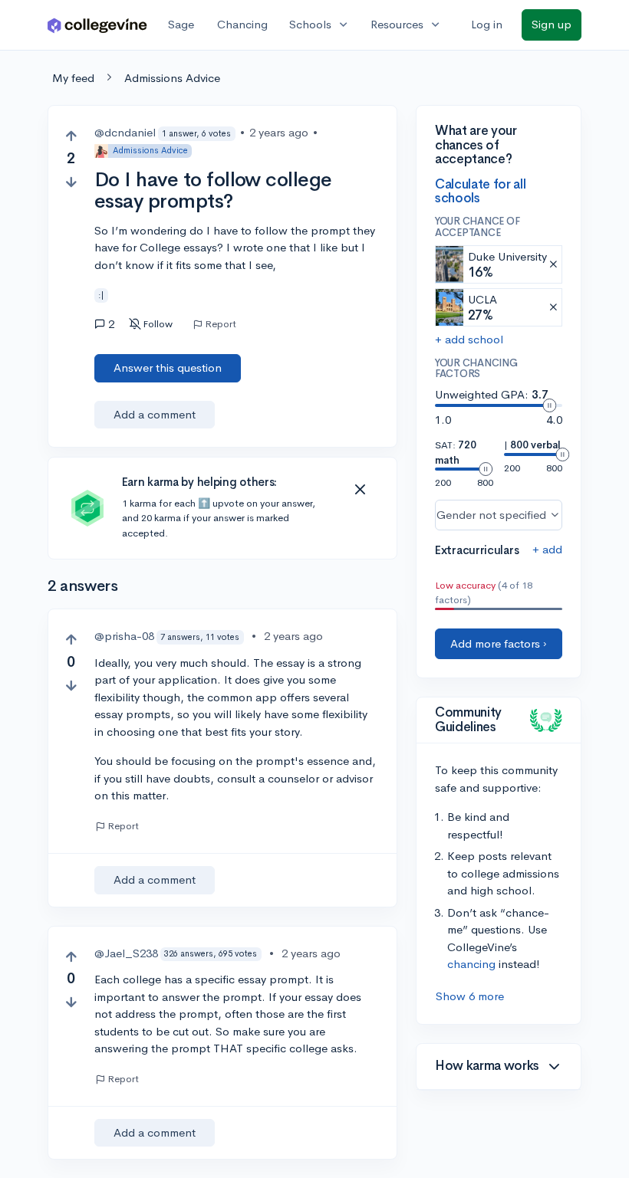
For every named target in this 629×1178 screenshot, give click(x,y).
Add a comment (155, 414)
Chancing (242, 24)
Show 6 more (470, 996)
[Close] (359, 490)
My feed (73, 78)
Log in (486, 24)
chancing (471, 964)
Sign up (551, 24)
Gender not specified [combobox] (491, 514)
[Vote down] (71, 182)
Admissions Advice (172, 78)
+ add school (469, 339)
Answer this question (168, 367)
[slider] (549, 405)
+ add (547, 549)
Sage (181, 24)
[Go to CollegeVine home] (97, 25)
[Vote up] (71, 136)
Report (220, 324)
